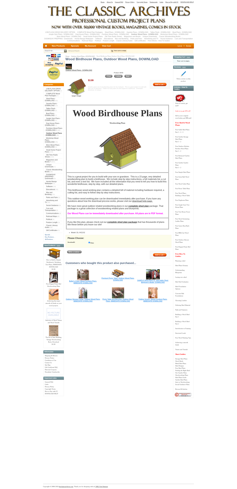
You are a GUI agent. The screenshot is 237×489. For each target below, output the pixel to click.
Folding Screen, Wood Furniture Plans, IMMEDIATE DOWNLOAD (153, 300)
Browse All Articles (181, 389)
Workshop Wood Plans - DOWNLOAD (174, 34)
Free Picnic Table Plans (182, 188)
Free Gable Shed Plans (182, 129)
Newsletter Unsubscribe (52, 372)
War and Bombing (121, 39)
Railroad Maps (87, 41)
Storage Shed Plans (181, 359)
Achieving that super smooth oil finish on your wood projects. (54, 303)
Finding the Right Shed (182, 370)
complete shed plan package (122, 222)
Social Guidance (166, 39)
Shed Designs (179, 366)
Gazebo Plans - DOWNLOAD (137, 32)
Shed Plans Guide (180, 377)
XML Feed (98, 486)
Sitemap (105, 486)
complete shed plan (138, 206)
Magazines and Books (132, 36)
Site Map (47, 365)
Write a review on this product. (183, 80)
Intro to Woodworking (182, 382)
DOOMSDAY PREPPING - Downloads (58, 39)
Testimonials (153, 2)
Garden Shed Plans (181, 380)
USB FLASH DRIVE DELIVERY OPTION (60, 32)
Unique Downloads (150, 36)
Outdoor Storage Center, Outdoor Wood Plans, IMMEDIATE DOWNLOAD (83, 300)
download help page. (142, 201)
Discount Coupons (51, 369)
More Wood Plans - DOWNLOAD (69, 36)
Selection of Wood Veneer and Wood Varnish (53, 321)
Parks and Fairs (136, 39)
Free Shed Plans (180, 368)
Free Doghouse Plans (182, 200)
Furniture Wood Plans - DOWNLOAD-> (53, 129)
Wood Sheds (179, 361)
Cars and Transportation (184, 39)
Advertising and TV (151, 39)
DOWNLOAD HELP (187, 2)
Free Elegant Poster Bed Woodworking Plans (53, 285)
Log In (180, 46)
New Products (58, 46)
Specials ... (48, 234)
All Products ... (49, 239)
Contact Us (48, 362)
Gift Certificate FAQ (51, 367)
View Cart (106, 46)
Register (188, 46)
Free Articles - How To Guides (159, 41)
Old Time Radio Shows (113, 36)
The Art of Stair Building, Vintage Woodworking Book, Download (54, 339)
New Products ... (50, 237)
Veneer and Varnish (181, 349)
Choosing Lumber (181, 300)
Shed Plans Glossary (181, 265)
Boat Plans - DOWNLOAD (182, 32)
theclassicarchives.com (66, 486)
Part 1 (177, 132)
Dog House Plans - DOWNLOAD (87, 34)
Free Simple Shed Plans (182, 172)
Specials (75, 46)
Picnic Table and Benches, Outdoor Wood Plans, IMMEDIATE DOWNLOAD (117, 300)
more (58, 245)
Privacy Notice (49, 358)
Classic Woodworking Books (169, 36)
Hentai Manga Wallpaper (84, 39)
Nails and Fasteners (181, 310)
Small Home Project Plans (93, 36)
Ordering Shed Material (182, 305)
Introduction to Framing (183, 328)
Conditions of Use (50, 360)
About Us (110, 2)
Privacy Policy (130, 2)
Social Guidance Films (182, 384)
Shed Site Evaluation (181, 282)
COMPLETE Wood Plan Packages (90, 32)
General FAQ (119, 2)
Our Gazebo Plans (181, 373)
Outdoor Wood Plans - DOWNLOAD (83, 56)
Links (161, 2)
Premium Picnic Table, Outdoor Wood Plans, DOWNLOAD (117, 279)
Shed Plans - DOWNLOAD (115, 32)
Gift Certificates (140, 41)
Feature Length (108, 41)
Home (103, 2)
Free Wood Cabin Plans (182, 184)
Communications (73, 41)
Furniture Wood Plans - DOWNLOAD (115, 34)
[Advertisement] (53, 438)
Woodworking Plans (181, 375)
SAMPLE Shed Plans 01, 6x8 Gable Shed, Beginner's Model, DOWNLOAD (153, 281)
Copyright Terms (142, 2)
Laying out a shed (181, 277)
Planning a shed (180, 261)
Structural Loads (180, 333)
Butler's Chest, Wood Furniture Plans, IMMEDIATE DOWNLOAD (83, 282)
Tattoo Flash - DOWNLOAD (160, 32)
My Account (90, 46)
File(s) (92, 243)
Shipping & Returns (51, 355)
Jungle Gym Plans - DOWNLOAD (61, 34)
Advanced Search (73, 51)
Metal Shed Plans (180, 363)
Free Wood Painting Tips (183, 338)
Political (98, 41)
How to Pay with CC (171, 2)
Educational (108, 39)
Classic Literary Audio (124, 41)
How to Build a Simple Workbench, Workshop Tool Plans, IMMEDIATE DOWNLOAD (54, 263)
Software (98, 39)
